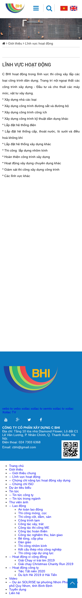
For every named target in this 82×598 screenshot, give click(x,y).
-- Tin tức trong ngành (25, 498)
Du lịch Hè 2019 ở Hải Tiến (37, 575)
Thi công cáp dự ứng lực (36, 553)
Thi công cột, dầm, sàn (34, 516)
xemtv (47, 408)
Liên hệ (14, 593)
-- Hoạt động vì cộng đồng (28, 556)
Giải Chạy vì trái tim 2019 (36, 560)
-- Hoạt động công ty (24, 567)
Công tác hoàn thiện (32, 531)
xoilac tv (36, 408)
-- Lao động (17, 506)
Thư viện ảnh (18, 502)
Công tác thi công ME (33, 527)
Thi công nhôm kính (32, 546)
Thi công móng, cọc (32, 513)
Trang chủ (16, 466)
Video (13, 578)
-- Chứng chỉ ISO (21, 484)
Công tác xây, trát (31, 524)
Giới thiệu (15, 43)
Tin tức (14, 491)
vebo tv (7, 408)
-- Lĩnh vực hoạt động (24, 476)
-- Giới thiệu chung (22, 473)
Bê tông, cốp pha (30, 538)
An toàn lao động (30, 509)
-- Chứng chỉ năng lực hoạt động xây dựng (39, 480)
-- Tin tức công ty (21, 495)
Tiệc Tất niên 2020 (31, 571)
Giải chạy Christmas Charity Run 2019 (45, 564)
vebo (17, 408)
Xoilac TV (9, 412)
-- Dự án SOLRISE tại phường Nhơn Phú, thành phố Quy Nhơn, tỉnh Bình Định (43, 584)
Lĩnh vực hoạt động (39, 43)
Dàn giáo (24, 542)
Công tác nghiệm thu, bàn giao (40, 535)
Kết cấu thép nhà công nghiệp (40, 549)
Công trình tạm (29, 520)
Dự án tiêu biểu (20, 487)
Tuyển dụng (17, 589)
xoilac (26, 408)
